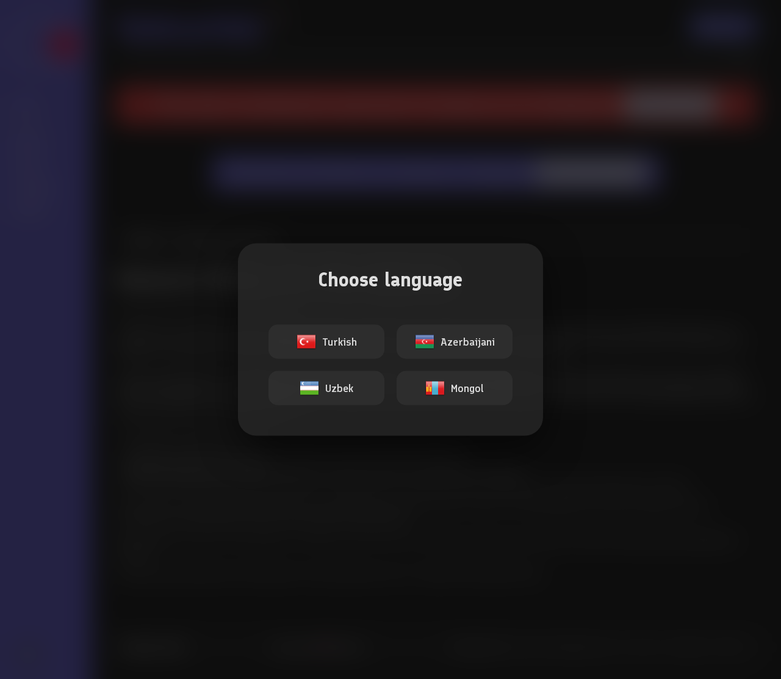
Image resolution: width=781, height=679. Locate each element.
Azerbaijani (468, 342)
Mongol (467, 388)
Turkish (339, 342)
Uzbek (339, 388)
